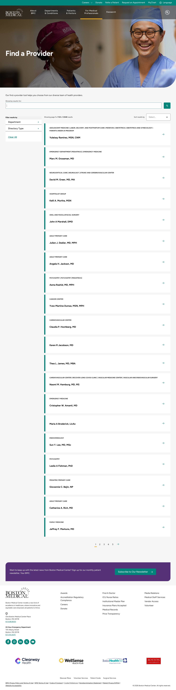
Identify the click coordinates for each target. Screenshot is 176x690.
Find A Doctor (109, 593)
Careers (64, 604)
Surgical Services (109, 678)
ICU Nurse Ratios (110, 597)
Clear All (12, 137)
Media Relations (152, 593)
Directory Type (15, 129)
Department (14, 123)
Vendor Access (151, 601)
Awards (64, 593)
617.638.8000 (11, 622)
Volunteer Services (81, 678)
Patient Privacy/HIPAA (111, 683)
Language (167, 2)
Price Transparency (111, 614)
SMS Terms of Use (41, 683)
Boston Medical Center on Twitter (26, 641)
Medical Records (110, 609)
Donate (98, 2)
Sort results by (139, 117)
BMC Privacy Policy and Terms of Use (19, 683)
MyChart (152, 2)
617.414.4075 (11, 635)
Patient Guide (95, 678)
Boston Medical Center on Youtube (32, 641)
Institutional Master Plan (114, 601)
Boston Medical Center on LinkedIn (20, 641)
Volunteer (149, 605)
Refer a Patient (112, 2)
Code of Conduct (56, 683)
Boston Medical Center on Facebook (8, 641)
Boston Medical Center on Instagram (14, 641)
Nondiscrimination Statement (90, 683)
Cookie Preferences (71, 683)
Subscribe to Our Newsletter (133, 571)
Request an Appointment (133, 2)
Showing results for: (14, 101)
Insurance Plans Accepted (114, 605)
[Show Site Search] (167, 12)
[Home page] (18, 597)
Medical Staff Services (155, 597)
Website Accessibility (14, 686)
